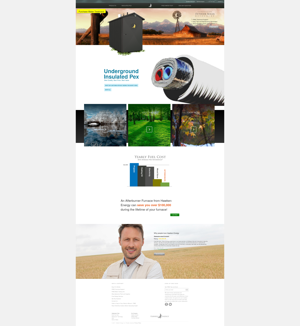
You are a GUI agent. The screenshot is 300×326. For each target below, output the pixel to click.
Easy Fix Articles (116, 287)
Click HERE (213, 27)
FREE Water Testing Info (118, 291)
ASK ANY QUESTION (185, 5)
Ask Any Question (116, 298)
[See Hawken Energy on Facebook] (166, 304)
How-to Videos (115, 319)
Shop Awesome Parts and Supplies (121, 294)
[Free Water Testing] (149, 129)
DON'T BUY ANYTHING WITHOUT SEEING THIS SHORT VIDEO (121, 85)
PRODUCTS (112, 5)
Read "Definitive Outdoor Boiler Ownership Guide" (125, 306)
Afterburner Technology (117, 316)
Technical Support (200, 1)
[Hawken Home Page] (150, 6)
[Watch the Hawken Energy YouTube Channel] (170, 304)
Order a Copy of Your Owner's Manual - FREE (124, 303)
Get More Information (190, 1)
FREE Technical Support (118, 289)
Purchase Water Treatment (91, 11)
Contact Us (220, 1)
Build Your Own (115, 315)
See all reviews (159, 254)
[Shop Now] (193, 129)
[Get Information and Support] (105, 129)
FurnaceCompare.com (163, 246)
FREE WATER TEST (167, 5)
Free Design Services (117, 296)
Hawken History (134, 315)
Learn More (174, 215)
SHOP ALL (108, 90)
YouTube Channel (135, 318)
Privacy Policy (137, 323)
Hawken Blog (134, 316)
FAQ (113, 318)
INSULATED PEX (127, 5)
